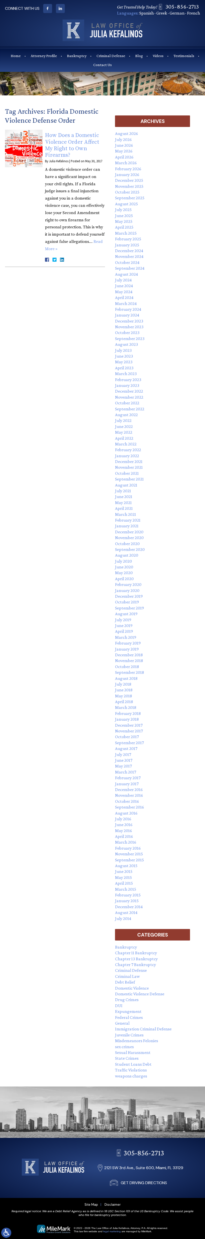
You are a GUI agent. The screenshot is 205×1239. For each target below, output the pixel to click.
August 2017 (126, 748)
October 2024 (127, 262)
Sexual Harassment (132, 1052)
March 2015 (125, 889)
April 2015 (124, 883)
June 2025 (124, 215)
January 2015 (127, 900)
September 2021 (129, 479)
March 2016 (125, 842)
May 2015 (123, 877)
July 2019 (123, 619)
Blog (139, 56)
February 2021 (127, 520)
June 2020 (124, 566)
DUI (118, 1005)
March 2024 (126, 303)
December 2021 (128, 461)
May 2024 (123, 291)
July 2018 (123, 684)
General (122, 1023)
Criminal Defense (110, 56)
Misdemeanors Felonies (136, 1040)
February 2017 (127, 777)
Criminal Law (127, 976)
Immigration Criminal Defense (143, 1028)
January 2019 (127, 649)
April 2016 (124, 836)
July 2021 (123, 490)
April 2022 (124, 438)
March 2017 (125, 772)
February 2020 (128, 584)
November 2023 (129, 326)
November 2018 (129, 660)
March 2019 (125, 637)
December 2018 (129, 654)
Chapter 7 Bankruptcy (135, 964)
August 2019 (126, 613)
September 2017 (129, 742)
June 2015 (123, 871)
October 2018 (127, 666)
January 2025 (127, 244)
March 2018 (125, 707)
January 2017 (126, 783)
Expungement (128, 1011)
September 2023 (129, 338)
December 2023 (129, 321)
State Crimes (126, 1058)
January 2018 (127, 719)
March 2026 (126, 162)
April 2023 (124, 367)
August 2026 (126, 133)
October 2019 (127, 601)
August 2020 (126, 555)
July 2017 (123, 754)
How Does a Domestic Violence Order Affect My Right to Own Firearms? (72, 145)
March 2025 (126, 233)
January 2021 (126, 525)
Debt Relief (125, 982)
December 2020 (129, 531)
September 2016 (129, 807)
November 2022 (129, 397)
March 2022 (125, 443)
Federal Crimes (129, 1017)
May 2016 (123, 830)
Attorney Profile (44, 56)
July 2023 (123, 350)
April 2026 (124, 157)
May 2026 (123, 150)
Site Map (91, 1204)
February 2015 (128, 894)
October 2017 (127, 736)
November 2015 (129, 853)
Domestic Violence (132, 988)
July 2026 (123, 139)
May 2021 (123, 502)
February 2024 (128, 309)
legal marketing (112, 1231)
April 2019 (124, 631)
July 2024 (123, 279)
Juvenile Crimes (129, 1034)
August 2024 (126, 274)
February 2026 (128, 168)
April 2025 (124, 227)
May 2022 (123, 432)
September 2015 (129, 859)
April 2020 (124, 578)
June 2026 (124, 145)
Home (16, 56)
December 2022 (129, 391)
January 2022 (127, 455)
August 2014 (126, 912)
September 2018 (129, 672)
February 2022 (128, 449)
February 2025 (128, 238)
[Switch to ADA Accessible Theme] (6, 1233)
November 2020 (129, 537)
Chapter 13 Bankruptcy (136, 958)
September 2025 (129, 197)
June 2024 (124, 285)
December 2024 (129, 250)
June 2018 (123, 689)
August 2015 (126, 865)
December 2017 (128, 725)
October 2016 (127, 801)
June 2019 (123, 625)
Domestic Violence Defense (139, 993)
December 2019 (129, 596)
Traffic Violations (131, 1069)
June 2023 (124, 356)
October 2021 (127, 473)
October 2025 (127, 192)
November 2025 (129, 186)
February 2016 (128, 848)
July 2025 (123, 209)
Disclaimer (112, 1204)
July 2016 (123, 818)
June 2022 (124, 426)
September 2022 (129, 408)
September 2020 (130, 549)
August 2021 (126, 485)
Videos (158, 56)
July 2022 (123, 420)
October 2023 (127, 332)
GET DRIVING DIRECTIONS (144, 1182)
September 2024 (129, 268)
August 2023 (126, 344)
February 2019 (128, 643)
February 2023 (128, 379)
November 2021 (129, 467)
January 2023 (127, 385)
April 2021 (124, 508)
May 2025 (123, 221)
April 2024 (124, 297)
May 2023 (123, 361)
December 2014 (129, 906)
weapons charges (131, 1075)
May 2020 (124, 572)
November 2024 (129, 256)
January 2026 (127, 174)
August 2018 (126, 678)
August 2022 (126, 414)
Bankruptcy (76, 56)
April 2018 (124, 701)
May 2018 (123, 695)
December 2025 (129, 180)
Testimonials (184, 56)
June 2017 (123, 760)
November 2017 (129, 730)
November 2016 (129, 795)
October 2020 (127, 543)
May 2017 (123, 765)
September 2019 (129, 607)
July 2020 (123, 561)
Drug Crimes (126, 999)
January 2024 (127, 315)
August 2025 (126, 203)
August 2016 (126, 813)
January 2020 (127, 590)
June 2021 (123, 496)
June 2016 (123, 824)
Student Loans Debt (133, 1064)
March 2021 (125, 514)
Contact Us (102, 65)
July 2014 (123, 918)
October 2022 (127, 402)
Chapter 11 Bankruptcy (136, 952)
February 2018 (128, 713)
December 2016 (129, 789)
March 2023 (126, 373)
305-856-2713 (182, 6)
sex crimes (124, 1046)
